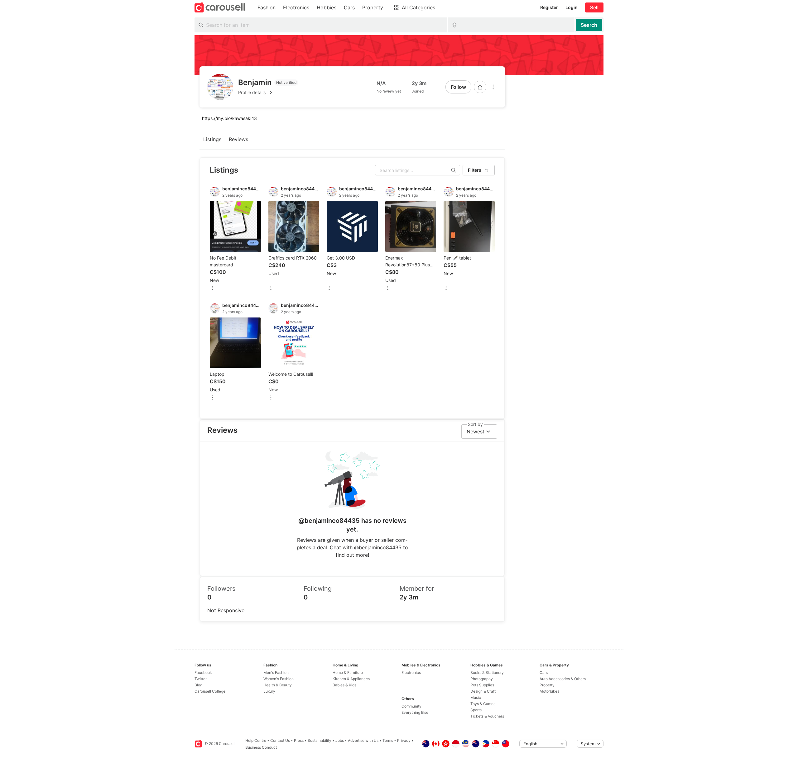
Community (411, 706)
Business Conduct (261, 747)
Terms (387, 740)
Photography (481, 678)
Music (475, 697)
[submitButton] (589, 25)
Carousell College (210, 691)
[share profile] (480, 87)
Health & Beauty (277, 685)
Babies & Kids (344, 685)
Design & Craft (483, 691)
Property (547, 685)
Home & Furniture (348, 672)
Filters (474, 170)
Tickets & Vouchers (487, 716)
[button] (268, 92)
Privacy (404, 740)
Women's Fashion (278, 678)
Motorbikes (549, 691)
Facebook (203, 672)
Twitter (201, 678)
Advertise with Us (363, 740)
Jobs (339, 740)
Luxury (269, 691)
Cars (544, 672)
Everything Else (414, 712)
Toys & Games (482, 703)
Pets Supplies (482, 685)
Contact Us (280, 740)
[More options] (493, 87)
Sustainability (319, 740)
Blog (198, 685)
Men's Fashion (276, 672)
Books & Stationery (487, 672)
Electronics (411, 672)
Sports (476, 710)
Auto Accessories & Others (563, 678)
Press (299, 740)
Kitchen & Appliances (351, 678)
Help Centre (255, 740)
